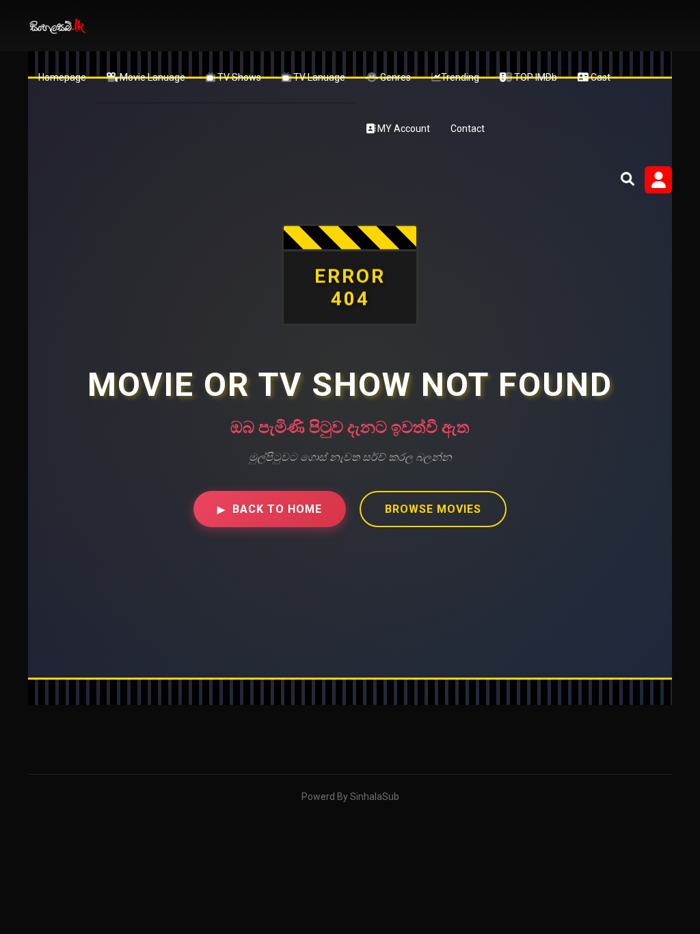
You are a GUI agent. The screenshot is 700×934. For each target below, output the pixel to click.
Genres (394, 77)
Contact (467, 128)
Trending (460, 77)
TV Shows (238, 77)
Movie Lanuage (151, 77)
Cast (599, 77)
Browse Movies (433, 509)
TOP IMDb (534, 77)
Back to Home (269, 509)
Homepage (62, 77)
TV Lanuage (318, 77)
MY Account (402, 128)
